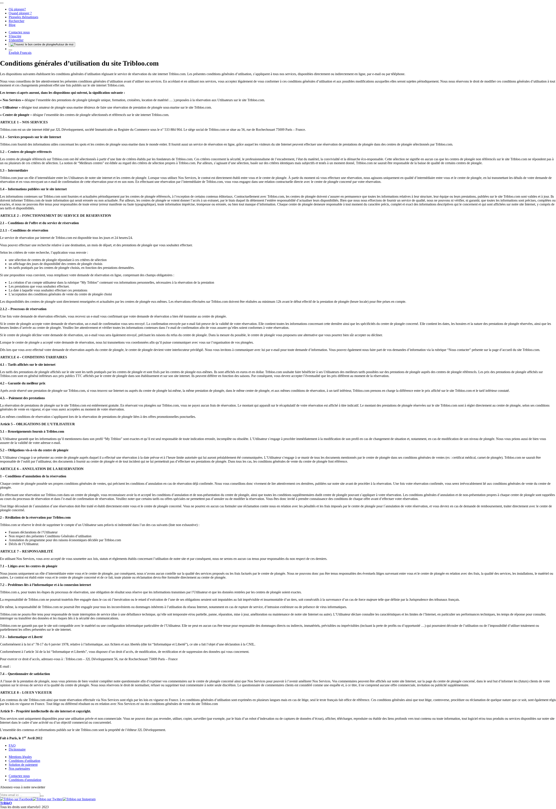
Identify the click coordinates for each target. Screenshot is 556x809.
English (14, 53)
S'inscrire (15, 36)
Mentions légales (20, 757)
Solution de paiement (23, 764)
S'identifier (16, 40)
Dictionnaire (17, 749)
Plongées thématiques (23, 17)
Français (25, 53)
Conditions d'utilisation (24, 761)
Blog (12, 25)
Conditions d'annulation (25, 780)
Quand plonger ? (20, 13)
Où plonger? (17, 9)
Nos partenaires (19, 768)
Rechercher (16, 21)
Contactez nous (19, 32)
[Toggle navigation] (1, 3)
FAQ (12, 745)
